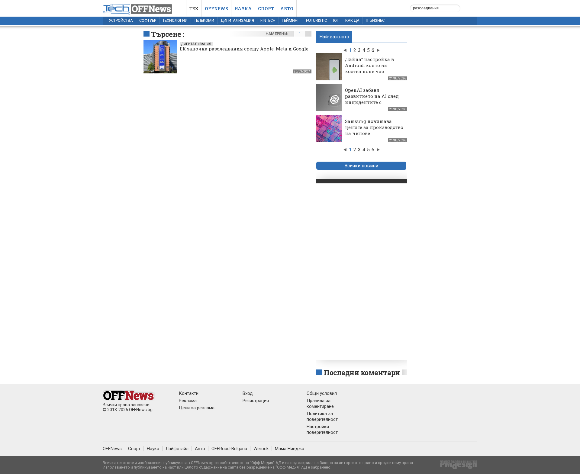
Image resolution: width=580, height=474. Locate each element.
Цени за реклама (196, 408)
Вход (248, 393)
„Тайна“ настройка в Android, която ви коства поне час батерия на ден (369, 68)
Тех (193, 8)
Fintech (268, 20)
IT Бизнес (375, 20)
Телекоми (204, 20)
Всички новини (361, 166)
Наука (243, 8)
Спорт (266, 8)
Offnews (216, 8)
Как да (352, 20)
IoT (336, 20)
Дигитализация (237, 20)
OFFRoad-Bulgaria (229, 448)
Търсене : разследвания (175, 39)
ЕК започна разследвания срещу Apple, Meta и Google (244, 49)
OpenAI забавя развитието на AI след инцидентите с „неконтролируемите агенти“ (372, 102)
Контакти (188, 393)
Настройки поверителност (322, 429)
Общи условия (322, 393)
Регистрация (256, 400)
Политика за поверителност (322, 416)
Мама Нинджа (289, 448)
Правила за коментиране (320, 403)
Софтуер (147, 20)
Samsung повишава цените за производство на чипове (374, 127)
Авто (286, 8)
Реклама (188, 400)
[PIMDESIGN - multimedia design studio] (456, 466)
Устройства (121, 20)
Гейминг (291, 20)
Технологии (175, 20)
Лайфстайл (177, 448)
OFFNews (112, 448)
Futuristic (316, 20)
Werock (261, 448)
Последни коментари (362, 372)
